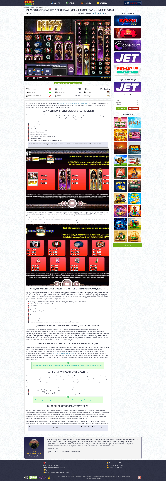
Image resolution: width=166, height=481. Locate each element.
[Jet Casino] (127, 57)
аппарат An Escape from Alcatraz (63, 353)
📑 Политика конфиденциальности (54, 467)
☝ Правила (47, 470)
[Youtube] (139, 477)
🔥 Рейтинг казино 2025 (115, 465)
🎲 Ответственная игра (51, 465)
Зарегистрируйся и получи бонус (68, 83)
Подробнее (133, 108)
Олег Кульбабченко (34, 452)
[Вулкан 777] (127, 20)
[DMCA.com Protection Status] (33, 477)
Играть (120, 123)
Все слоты (127, 245)
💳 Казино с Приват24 (114, 467)
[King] (127, 33)
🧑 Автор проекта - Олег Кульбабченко (56, 472)
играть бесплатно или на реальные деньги (72, 103)
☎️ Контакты (47, 463)
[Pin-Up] (127, 70)
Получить (121, 108)
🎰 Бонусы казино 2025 (114, 463)
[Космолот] (127, 45)
